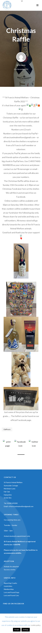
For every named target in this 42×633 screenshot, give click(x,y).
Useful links (8, 586)
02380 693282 (12, 503)
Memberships (9, 589)
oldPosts (7, 429)
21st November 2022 (21, 69)
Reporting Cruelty (10, 583)
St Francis (22, 65)
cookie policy (35, 625)
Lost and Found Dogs (11, 592)
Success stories (9, 570)
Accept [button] (16, 630)
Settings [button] (25, 630)
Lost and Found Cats (11, 595)
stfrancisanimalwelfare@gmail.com (20, 506)
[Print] (7, 443)
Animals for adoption (11, 566)
